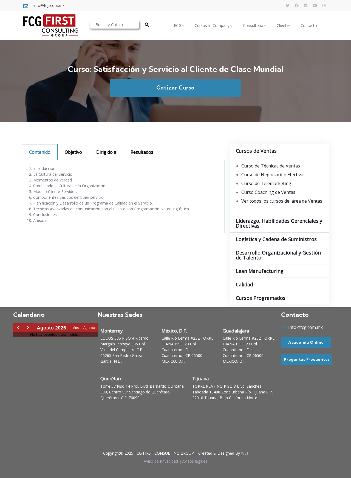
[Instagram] (324, 5)
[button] (279, 150)
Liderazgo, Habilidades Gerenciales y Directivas (279, 223)
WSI (244, 453)
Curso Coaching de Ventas (268, 192)
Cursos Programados (260, 298)
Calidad (244, 284)
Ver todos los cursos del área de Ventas (281, 201)
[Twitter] (287, 5)
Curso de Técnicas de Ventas (270, 166)
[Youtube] (315, 5)
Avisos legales (194, 461)
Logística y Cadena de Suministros (276, 239)
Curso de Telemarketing (266, 183)
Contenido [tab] (39, 152)
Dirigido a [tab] (106, 152)
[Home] (50, 25)
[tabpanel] (123, 196)
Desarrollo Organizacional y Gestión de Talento (278, 255)
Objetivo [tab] (73, 152)
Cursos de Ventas (256, 150)
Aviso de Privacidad (161, 461)
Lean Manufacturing (260, 271)
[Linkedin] (306, 5)
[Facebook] (297, 5)
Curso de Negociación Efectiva (272, 175)
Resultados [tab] (142, 152)
